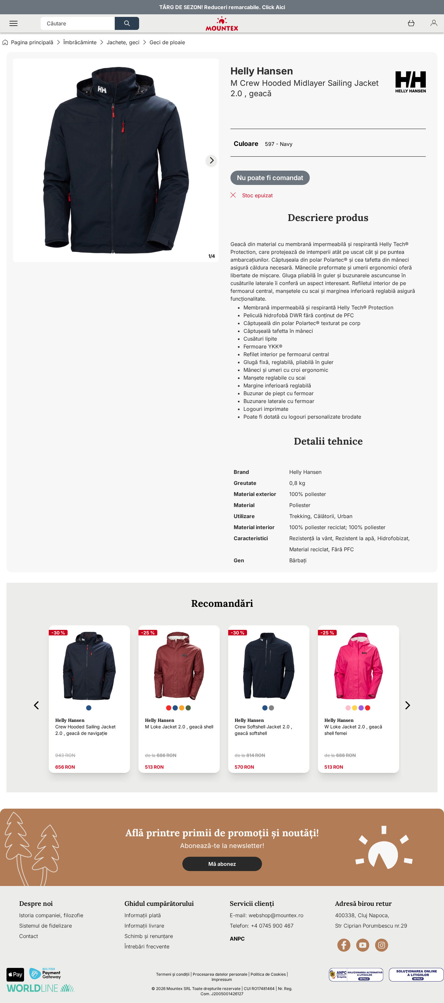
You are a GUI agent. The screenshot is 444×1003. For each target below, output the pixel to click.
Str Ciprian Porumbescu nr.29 (371, 925)
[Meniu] (13, 24)
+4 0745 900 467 (272, 925)
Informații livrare (144, 925)
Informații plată (142, 915)
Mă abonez (222, 864)
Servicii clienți (252, 903)
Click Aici (273, 7)
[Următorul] (408, 704)
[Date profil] (434, 24)
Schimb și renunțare (148, 936)
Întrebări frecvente (146, 946)
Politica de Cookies (268, 974)
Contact (28, 936)
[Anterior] (36, 704)
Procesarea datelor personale (220, 974)
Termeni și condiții (172, 974)
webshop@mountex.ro (276, 915)
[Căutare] (127, 23)
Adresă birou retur (363, 903)
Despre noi (36, 903)
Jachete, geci (123, 42)
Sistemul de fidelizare (45, 925)
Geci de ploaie (167, 42)
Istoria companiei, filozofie (51, 915)
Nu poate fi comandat (270, 178)
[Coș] (411, 24)
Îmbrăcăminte (80, 42)
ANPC (237, 938)
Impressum (222, 979)
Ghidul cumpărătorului (159, 903)
